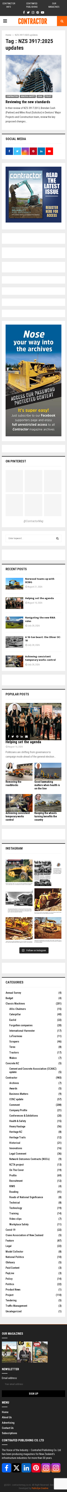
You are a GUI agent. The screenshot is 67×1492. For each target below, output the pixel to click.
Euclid (12, 1019)
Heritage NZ (15, 1131)
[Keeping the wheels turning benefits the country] (47, 803)
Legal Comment (17, 1153)
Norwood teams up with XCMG (39, 580)
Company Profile (18, 1110)
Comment (14, 1104)
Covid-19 (10, 1229)
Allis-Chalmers (17, 1008)
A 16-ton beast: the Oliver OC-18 (43, 639)
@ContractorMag (33, 521)
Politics (10, 1284)
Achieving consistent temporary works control (40, 658)
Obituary (10, 1262)
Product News (13, 1289)
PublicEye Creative (40, 1488)
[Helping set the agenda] (14, 603)
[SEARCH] (57, 538)
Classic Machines (15, 1003)
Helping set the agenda (39, 598)
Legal (40, 96)
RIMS (12, 1186)
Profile (13, 1175)
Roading (13, 1191)
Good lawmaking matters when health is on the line (47, 785)
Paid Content (12, 1267)
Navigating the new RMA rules (40, 619)
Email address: (9, 1378)
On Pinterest (16, 461)
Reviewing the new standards (28, 102)
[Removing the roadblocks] (19, 772)
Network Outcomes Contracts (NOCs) (29, 1159)
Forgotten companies (21, 1025)
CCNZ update (16, 1099)
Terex (12, 1046)
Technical (14, 1202)
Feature (10, 1240)
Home (5, 1412)
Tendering (11, 1300)
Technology (15, 1208)
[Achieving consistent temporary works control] (14, 661)
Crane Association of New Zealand (24, 1235)
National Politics (15, 1256)
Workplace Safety (18, 1224)
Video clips (15, 1218)
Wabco (13, 1057)
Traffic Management (16, 1305)
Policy (48, 96)
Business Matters (18, 1093)
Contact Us (8, 1427)
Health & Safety (28, 96)
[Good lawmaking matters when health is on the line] (47, 772)
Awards (13, 1088)
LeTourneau (15, 1036)
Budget (9, 998)
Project (9, 1294)
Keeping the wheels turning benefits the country (45, 816)
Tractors (14, 1052)
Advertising (8, 1422)
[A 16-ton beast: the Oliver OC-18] (14, 642)
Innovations (15, 1148)
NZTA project (16, 1164)
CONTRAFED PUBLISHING (32, 5)
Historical (14, 1142)
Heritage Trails (17, 1137)
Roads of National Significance (26, 1197)
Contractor (12, 96)
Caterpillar (15, 1014)
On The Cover (16, 1170)
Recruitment (16, 1180)
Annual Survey (13, 992)
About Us (7, 1417)
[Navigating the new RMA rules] (14, 622)
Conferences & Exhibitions (23, 1115)
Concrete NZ (12, 1063)
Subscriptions (9, 1433)
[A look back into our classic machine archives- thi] (19, 872)
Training (13, 1213)
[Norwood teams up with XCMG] (14, 584)
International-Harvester (22, 1030)
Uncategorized (13, 1311)
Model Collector (14, 1251)
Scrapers (14, 1041)
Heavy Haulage (17, 1126)
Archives (14, 1083)
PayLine (10, 1273)
